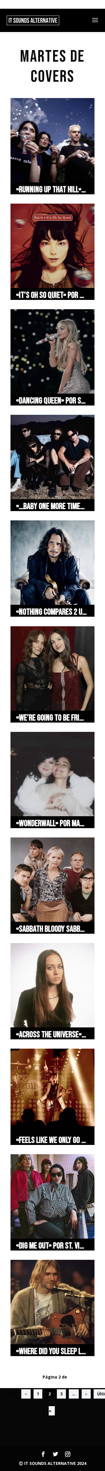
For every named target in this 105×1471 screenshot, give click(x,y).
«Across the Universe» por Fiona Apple (51, 1034)
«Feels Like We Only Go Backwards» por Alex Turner (51, 1140)
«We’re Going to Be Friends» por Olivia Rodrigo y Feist (51, 718)
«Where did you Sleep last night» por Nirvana (51, 1351)
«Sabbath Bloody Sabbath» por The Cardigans (51, 929)
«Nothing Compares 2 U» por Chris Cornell (51, 612)
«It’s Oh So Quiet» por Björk (51, 295)
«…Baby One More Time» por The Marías (51, 506)
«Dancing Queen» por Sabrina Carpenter (51, 400)
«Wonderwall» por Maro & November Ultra (51, 823)
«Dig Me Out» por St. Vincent (51, 1245)
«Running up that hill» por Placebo (51, 189)
